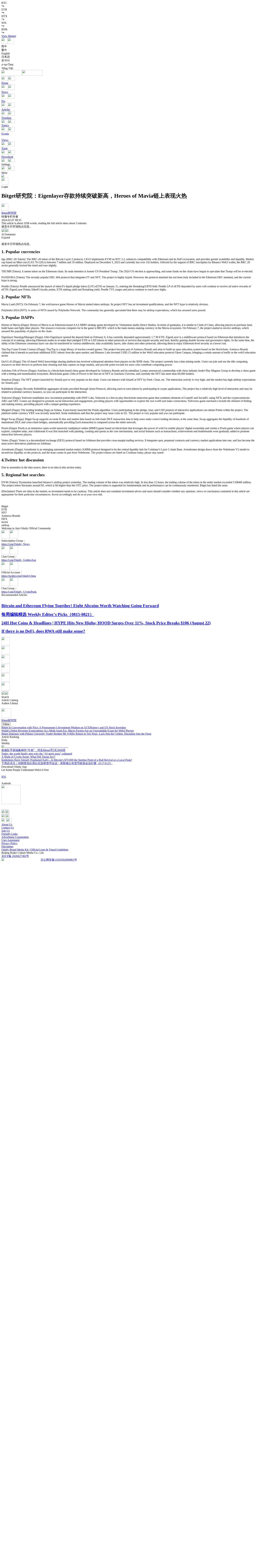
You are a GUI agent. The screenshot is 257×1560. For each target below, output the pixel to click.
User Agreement (10, 840)
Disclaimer (7, 846)
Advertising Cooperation (15, 837)
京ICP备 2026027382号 (15, 856)
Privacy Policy (9, 843)
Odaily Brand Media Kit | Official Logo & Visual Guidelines (34, 849)
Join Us (5, 830)
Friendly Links (9, 833)
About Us (6, 824)
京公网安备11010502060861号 (59, 859)
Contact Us (7, 827)
